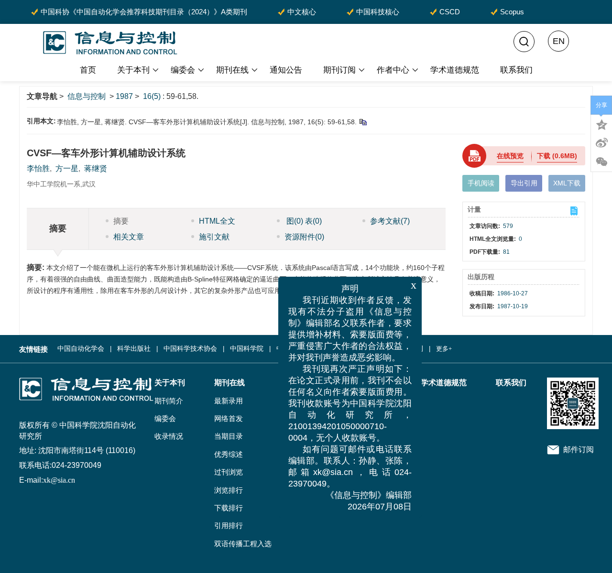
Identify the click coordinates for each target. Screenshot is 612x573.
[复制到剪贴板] (363, 122)
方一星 (66, 168)
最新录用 (228, 401)
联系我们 (516, 70)
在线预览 (510, 156)
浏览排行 (228, 490)
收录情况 (168, 436)
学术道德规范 (454, 70)
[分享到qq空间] (601, 124)
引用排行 (228, 526)
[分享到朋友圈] (601, 162)
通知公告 (286, 70)
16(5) (153, 96)
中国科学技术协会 (190, 348)
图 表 (303, 221)
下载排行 (228, 508)
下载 (557, 156)
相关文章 (128, 237)
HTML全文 (217, 221)
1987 (124, 96)
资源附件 (304, 237)
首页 (88, 70)
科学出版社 (134, 348)
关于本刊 (133, 70)
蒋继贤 (95, 168)
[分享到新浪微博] (601, 143)
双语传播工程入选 (243, 544)
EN (559, 41)
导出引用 (524, 183)
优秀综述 (228, 454)
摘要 (121, 221)
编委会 (183, 70)
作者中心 (393, 70)
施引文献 (214, 237)
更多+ (444, 348)
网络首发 (228, 418)
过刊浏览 (228, 472)
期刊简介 (168, 401)
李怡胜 (38, 168)
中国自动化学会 (80, 348)
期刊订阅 (339, 70)
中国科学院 (246, 348)
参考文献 (390, 221)
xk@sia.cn (59, 480)
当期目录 (228, 436)
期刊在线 (232, 70)
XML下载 (566, 183)
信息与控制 (86, 96)
